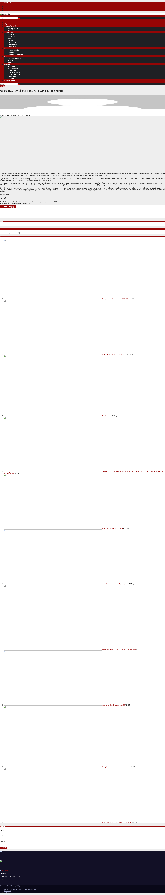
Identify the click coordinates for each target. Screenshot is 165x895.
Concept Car (12, 44)
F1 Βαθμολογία (13, 50)
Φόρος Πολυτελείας (15, 74)
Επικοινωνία (12, 76)
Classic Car (12, 46)
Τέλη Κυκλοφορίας (15, 72)
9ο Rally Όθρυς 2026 (6, 214)
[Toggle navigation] (1, 16)
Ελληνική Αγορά (10, 26)
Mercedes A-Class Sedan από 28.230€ (113, 705)
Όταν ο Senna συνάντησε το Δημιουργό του (115, 584)
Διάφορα (7, 64)
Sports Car (12, 36)
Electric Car (12, 40)
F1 (5, 48)
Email (2, 842)
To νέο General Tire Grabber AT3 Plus (11, 217)
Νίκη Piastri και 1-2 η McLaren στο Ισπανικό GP (15, 203)
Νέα (5, 24)
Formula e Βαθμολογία (16, 54)
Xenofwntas (5, 111)
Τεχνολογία (12, 70)
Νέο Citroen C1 (106, 416)
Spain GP (28, 115)
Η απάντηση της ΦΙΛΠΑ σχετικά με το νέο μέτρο (117, 822)
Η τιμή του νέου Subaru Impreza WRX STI (115, 299)
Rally (10, 62)
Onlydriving (3, 873)
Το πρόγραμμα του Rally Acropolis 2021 (114, 354)
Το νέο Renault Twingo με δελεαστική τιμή (12, 211)
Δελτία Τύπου (13, 68)
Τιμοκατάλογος (9, 80)
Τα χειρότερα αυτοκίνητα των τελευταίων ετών (116, 767)
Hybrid (10, 38)
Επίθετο (2, 836)
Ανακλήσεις (12, 66)
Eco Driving (8, 32)
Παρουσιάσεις (13, 28)
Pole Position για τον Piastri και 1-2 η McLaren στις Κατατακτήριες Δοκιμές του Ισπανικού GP (28, 202)
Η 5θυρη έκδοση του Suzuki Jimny (112, 528)
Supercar (11, 34)
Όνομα (2, 830)
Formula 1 (13, 115)
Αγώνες (10, 60)
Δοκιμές (11, 30)
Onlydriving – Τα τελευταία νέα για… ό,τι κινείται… (20, 889)
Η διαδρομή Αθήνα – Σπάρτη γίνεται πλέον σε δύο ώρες (119, 649)
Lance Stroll (20, 115)
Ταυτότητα (11, 78)
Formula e (11, 52)
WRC (6, 56)
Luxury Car (12, 42)
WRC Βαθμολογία (14, 58)
